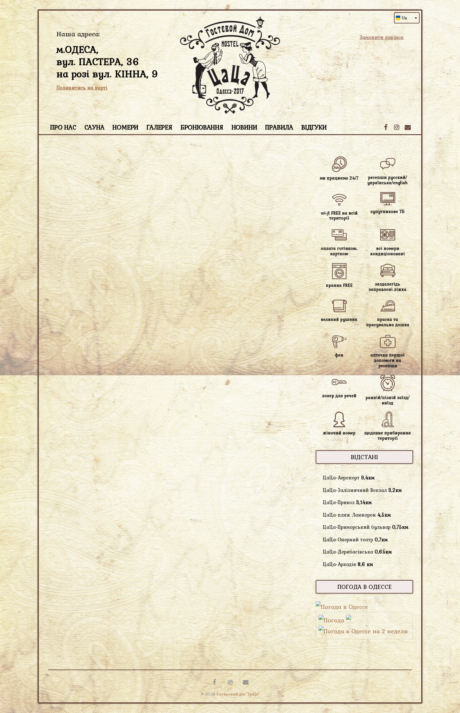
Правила (279, 127)
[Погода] (335, 620)
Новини (244, 127)
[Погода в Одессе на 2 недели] (363, 631)
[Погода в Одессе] (342, 606)
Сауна (94, 127)
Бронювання (202, 127)
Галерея (159, 127)
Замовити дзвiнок (382, 37)
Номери (125, 127)
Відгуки (314, 127)
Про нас (63, 127)
